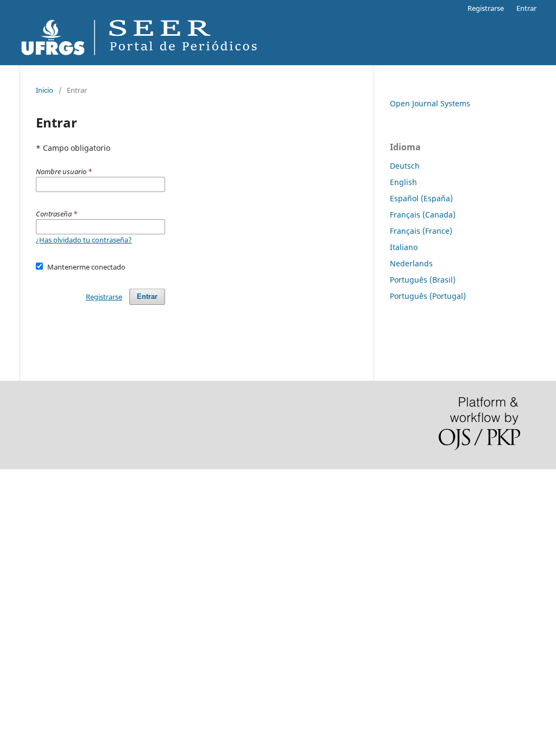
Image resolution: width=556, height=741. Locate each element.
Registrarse (485, 8)
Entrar (526, 8)
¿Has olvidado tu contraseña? (84, 240)
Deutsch (405, 166)
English (403, 182)
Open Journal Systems (430, 103)
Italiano (404, 247)
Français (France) (421, 231)
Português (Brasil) (423, 279)
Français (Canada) (423, 214)
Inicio (44, 90)
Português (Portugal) (428, 296)
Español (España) (421, 198)
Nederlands (411, 263)
